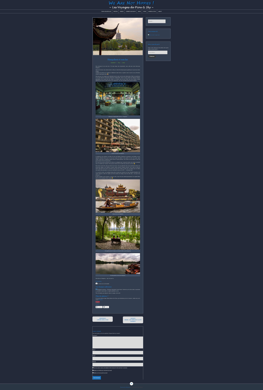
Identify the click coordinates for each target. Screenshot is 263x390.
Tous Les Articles (106, 11)
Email (94, 355)
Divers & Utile (152, 11)
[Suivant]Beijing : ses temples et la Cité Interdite (133, 320)
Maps (139, 11)
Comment (95, 335)
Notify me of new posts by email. (101, 372)
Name (94, 349)
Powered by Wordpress (125, 387)
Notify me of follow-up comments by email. (103, 370)
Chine (123, 62)
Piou (119, 62)
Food (144, 11)
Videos (121, 11)
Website (94, 361)
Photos (115, 11)
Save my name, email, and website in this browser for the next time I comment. (110, 367)
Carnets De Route (131, 11)
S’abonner (152, 56)
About (160, 11)
